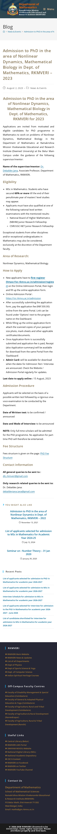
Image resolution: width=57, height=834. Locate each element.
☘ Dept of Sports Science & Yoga (20, 668)
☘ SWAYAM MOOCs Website (18, 748)
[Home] (4, 31)
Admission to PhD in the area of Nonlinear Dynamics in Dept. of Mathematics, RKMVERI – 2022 (28, 515)
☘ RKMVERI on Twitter (15, 766)
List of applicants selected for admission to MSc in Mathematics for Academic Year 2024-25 (28, 534)
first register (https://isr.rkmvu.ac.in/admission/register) (30, 281)
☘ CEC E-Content (13, 759)
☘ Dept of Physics (13, 664)
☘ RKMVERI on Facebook (16, 762)
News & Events (38, 88)
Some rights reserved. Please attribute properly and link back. (30, 829)
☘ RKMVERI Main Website (17, 654)
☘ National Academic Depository (20, 755)
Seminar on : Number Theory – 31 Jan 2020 (28, 552)
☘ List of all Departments (17, 661)
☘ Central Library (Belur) (17, 741)
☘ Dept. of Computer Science (18, 672)
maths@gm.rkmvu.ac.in (23, 809)
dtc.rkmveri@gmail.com (15, 476)
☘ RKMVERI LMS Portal (16, 745)
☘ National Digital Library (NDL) (20, 752)
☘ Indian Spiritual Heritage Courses (22, 675)
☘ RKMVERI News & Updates (18, 657)
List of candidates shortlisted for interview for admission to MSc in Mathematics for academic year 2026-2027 (27, 622)
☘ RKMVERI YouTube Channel (19, 769)
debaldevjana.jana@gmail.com (19, 491)
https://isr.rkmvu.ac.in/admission (23, 298)
